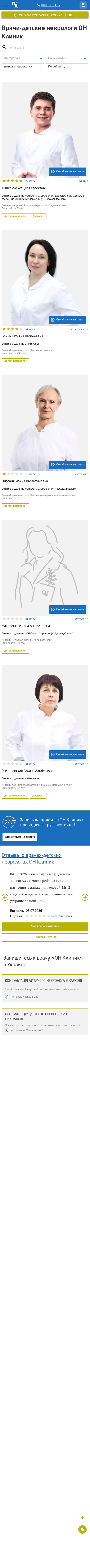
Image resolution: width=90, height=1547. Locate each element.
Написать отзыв (45, 937)
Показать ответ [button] (60, 916)
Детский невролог (15, 216)
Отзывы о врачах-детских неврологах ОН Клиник (32, 859)
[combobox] (23, 67)
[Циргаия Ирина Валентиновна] (45, 442)
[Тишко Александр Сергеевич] (45, 151)
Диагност (38, 216)
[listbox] (23, 58)
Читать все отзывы (45, 926)
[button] (82, 1518)
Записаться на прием (20, 837)
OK (70, 15)
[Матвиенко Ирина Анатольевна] (45, 587)
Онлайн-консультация (70, 171)
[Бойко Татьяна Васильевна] (45, 297)
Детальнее (55, 15)
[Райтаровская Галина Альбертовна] (45, 732)
